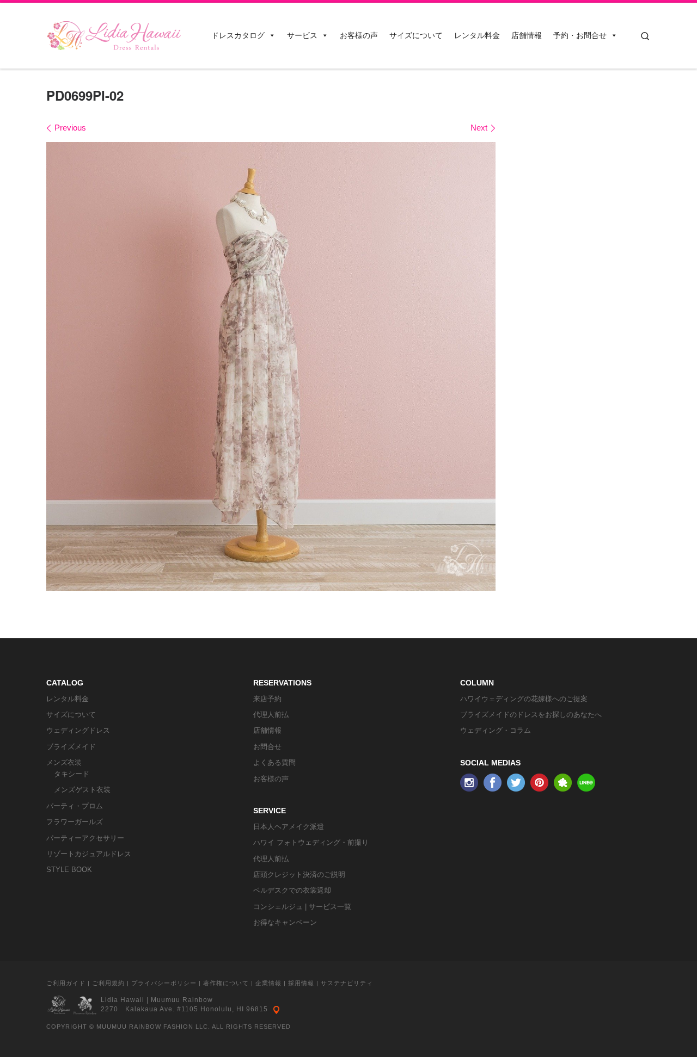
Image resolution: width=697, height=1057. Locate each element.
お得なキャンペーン (285, 922)
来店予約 (267, 699)
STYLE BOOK (69, 870)
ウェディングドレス (78, 730)
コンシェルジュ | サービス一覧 (302, 907)
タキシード (71, 774)
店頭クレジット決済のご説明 (299, 874)
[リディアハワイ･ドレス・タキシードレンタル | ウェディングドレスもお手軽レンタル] (114, 32)
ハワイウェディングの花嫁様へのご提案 (524, 699)
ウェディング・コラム (495, 730)
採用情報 (301, 983)
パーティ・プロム (74, 806)
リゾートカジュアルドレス (88, 854)
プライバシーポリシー (164, 983)
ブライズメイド (71, 747)
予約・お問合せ (580, 35)
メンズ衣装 (64, 762)
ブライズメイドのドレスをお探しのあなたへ (531, 714)
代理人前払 (271, 714)
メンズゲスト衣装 (82, 790)
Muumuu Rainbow (182, 1000)
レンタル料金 (477, 35)
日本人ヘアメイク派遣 (288, 827)
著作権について (226, 983)
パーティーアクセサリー (85, 838)
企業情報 (268, 983)
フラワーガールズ (74, 822)
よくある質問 (274, 762)
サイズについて (416, 35)
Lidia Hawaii (122, 1000)
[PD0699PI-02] (271, 366)
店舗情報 (526, 35)
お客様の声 (359, 35)
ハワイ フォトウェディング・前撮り (311, 842)
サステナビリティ (347, 983)
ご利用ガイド (65, 983)
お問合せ (267, 747)
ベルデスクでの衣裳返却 (292, 890)
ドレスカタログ (238, 35)
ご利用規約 (108, 983)
